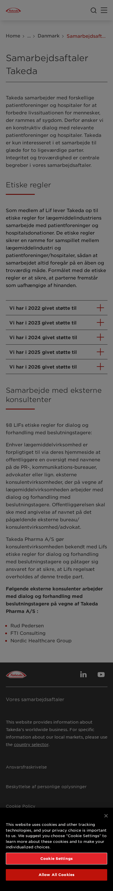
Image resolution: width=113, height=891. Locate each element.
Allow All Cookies (56, 874)
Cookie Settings (56, 858)
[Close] (106, 815)
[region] (56, 849)
